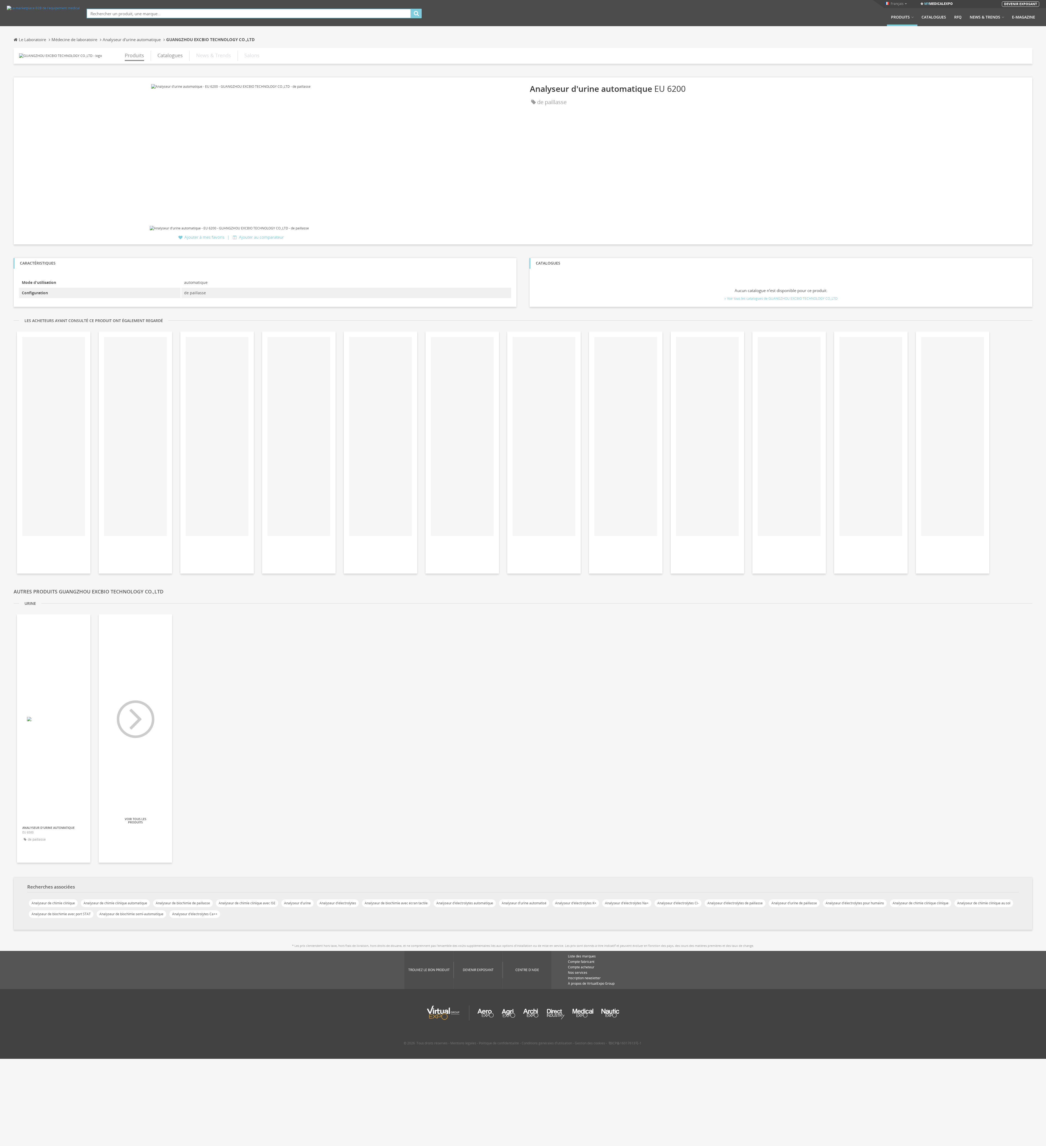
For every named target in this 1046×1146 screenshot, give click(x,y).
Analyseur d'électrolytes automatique (464, 903)
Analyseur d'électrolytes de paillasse (735, 903)
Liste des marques (582, 956)
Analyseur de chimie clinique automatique (115, 903)
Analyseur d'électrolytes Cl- (678, 903)
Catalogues (934, 17)
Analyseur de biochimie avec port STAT (61, 914)
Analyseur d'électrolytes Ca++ (194, 914)
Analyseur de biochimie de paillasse (183, 903)
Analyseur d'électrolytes (338, 903)
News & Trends (985, 17)
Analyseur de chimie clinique (53, 903)
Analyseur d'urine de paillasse (794, 903)
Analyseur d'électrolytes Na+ (627, 903)
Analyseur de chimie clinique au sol (983, 903)
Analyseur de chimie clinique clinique (920, 903)
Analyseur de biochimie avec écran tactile (396, 903)
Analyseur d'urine (297, 903)
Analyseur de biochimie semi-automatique (131, 914)
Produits (900, 17)
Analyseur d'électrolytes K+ (575, 903)
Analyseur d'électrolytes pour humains (855, 903)
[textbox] (249, 13)
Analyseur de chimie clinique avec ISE (247, 903)
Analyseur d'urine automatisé (524, 903)
